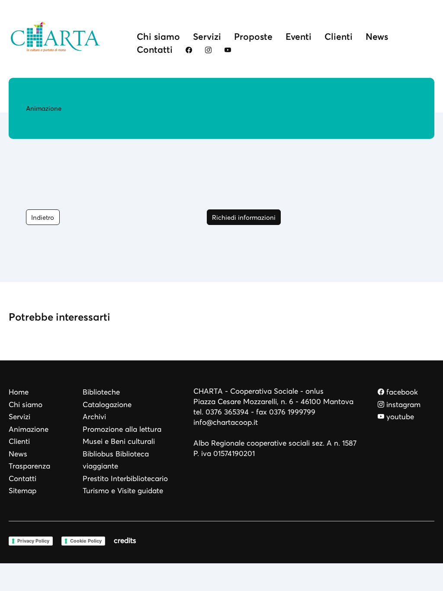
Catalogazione (107, 404)
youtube (399, 416)
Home (19, 392)
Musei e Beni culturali (119, 441)
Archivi (94, 416)
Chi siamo (158, 36)
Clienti (338, 36)
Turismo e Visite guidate (123, 490)
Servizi (207, 36)
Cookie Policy (86, 541)
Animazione (28, 429)
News (377, 36)
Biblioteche (101, 392)
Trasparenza (29, 466)
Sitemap (22, 490)
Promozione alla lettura (122, 429)
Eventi (298, 36)
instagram (402, 404)
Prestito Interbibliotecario (125, 478)
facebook (401, 392)
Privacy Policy (33, 541)
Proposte (253, 36)
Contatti (155, 49)
